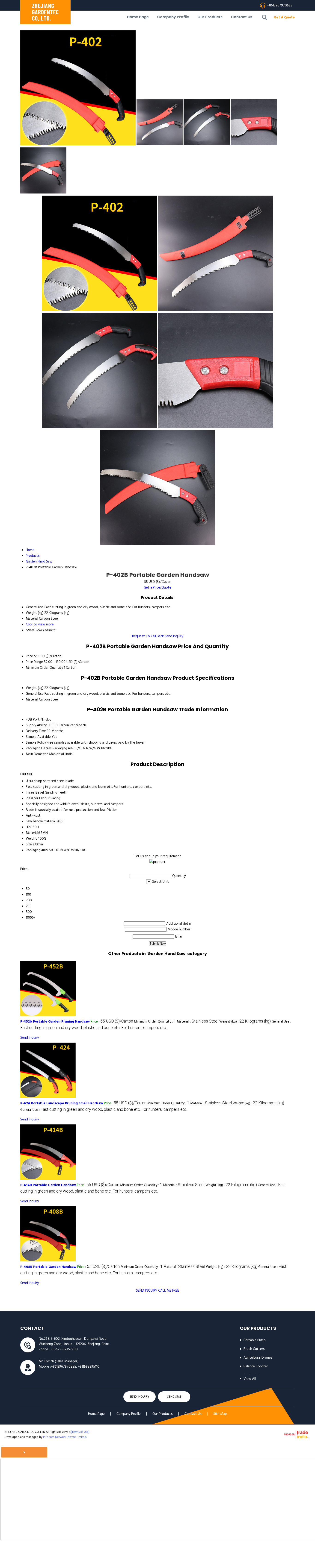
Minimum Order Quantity (44, 668)
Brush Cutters (254, 1349)
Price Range (34, 662)
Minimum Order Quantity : (155, 1021)
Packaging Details (39, 748)
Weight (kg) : (245, 1021)
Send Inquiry (174, 636)
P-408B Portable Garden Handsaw (48, 1267)
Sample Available (38, 737)
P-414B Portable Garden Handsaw (48, 1185)
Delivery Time (36, 731)
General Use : (103, 1110)
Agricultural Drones (258, 1357)
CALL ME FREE (168, 1290)
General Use (35, 694)
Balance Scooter (256, 1366)
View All (250, 1379)
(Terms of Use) (80, 1432)
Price (29, 656)
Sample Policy (36, 742)
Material (32, 699)
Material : (197, 1021)
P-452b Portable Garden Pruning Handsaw (55, 1021)
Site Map (220, 1414)
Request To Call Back (148, 636)
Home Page (138, 17)
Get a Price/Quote (157, 587)
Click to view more (40, 624)
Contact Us (241, 17)
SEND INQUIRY (146, 1290)
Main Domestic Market (43, 754)
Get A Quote (284, 17)
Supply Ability (36, 725)
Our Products (210, 17)
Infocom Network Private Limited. (65, 1437)
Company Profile (173, 17)
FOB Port (33, 719)
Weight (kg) (34, 688)
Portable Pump (255, 1340)
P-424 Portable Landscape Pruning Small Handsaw (61, 1103)
